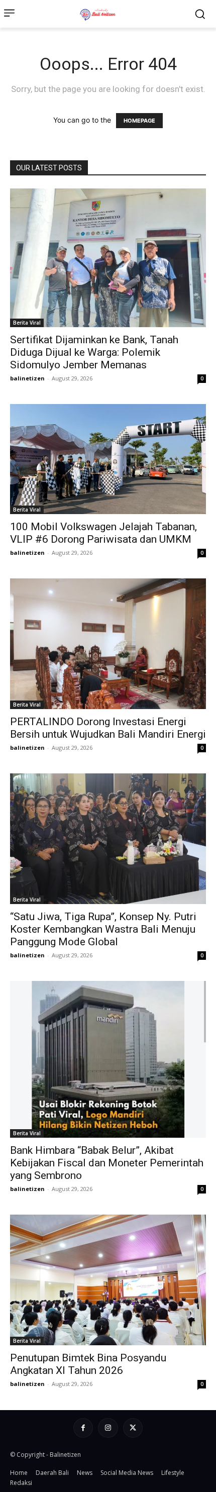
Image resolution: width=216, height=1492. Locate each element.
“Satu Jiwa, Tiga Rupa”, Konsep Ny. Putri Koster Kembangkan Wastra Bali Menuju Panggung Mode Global (103, 929)
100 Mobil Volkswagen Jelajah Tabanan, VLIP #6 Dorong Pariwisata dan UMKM (103, 533)
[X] (133, 1428)
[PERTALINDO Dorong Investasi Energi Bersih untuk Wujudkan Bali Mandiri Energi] (108, 643)
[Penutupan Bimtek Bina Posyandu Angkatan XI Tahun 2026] (108, 1280)
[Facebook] (83, 1428)
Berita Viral (27, 322)
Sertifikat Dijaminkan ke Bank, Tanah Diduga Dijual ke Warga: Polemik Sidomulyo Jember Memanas (94, 352)
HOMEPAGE (139, 120)
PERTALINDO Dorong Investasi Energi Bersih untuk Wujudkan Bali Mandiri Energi (108, 728)
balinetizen (27, 378)
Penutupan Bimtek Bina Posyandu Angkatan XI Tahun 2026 (88, 1364)
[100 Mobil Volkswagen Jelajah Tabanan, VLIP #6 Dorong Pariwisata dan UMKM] (108, 459)
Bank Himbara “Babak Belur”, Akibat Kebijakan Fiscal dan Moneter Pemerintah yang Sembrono (106, 1162)
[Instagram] (108, 1428)
